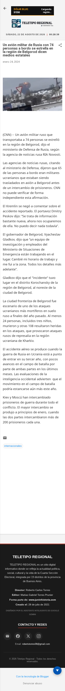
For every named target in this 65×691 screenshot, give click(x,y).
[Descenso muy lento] (57, 670)
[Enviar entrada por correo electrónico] (5, 439)
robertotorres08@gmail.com (36, 644)
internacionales (13, 445)
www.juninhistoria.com (42, 599)
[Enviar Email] (7, 636)
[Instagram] (38, 636)
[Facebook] (18, 636)
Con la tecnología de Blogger (32, 676)
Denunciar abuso (32, 683)
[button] (60, 45)
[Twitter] (28, 636)
